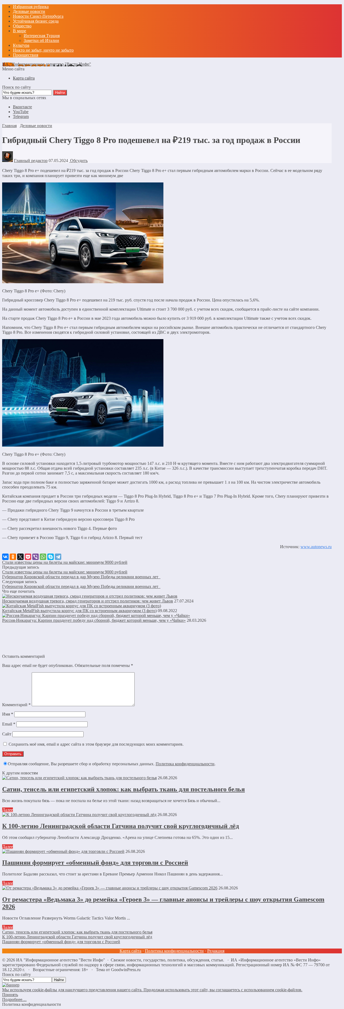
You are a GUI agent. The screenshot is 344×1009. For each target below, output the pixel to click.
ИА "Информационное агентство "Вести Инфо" (46, 64)
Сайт (6, 734)
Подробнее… (14, 999)
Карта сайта (130, 951)
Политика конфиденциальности (185, 764)
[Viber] (35, 557)
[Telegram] (58, 557)
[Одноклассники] (13, 557)
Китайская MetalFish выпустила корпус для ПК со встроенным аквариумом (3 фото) (79, 610)
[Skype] (50, 557)
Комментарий (16, 704)
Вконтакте (22, 107)
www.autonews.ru (316, 546)
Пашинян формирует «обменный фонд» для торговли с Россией (95, 862)
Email (8, 724)
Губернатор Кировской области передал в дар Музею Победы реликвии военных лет (81, 576)
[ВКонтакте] (5, 557)
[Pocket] (28, 557)
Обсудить (78, 160)
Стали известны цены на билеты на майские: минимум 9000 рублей (64, 562)
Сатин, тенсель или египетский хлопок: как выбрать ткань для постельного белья (123, 789)
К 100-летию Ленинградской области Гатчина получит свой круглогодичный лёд (120, 826)
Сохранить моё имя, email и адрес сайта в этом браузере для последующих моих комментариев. (96, 744)
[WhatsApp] (43, 557)
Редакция (215, 951)
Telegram (21, 116)
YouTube (20, 111)
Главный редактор (31, 160)
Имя (7, 714)
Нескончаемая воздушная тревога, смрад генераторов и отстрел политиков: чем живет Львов (87, 601)
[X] (20, 557)
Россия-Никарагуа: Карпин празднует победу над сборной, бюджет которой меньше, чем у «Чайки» (94, 620)
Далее (7, 809)
